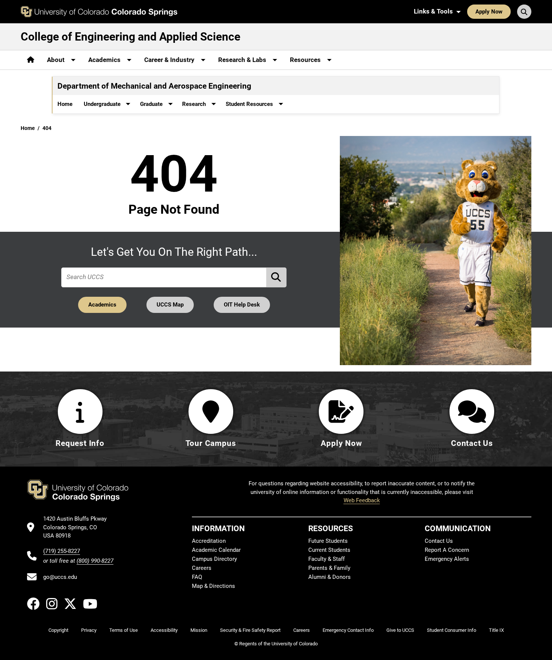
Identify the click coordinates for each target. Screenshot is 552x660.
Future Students (328, 541)
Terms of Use (123, 630)
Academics (102, 304)
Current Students (329, 550)
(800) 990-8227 (95, 560)
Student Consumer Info (451, 630)
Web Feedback (362, 500)
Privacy (89, 630)
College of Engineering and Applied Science (130, 36)
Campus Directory (214, 559)
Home (64, 104)
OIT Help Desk (242, 304)
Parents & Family (329, 568)
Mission (198, 630)
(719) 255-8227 (61, 551)
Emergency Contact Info (348, 630)
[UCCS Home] (99, 11)
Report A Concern (447, 550)
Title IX (496, 630)
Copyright (58, 630)
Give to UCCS (400, 630)
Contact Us (439, 541)
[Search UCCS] (524, 12)
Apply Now (488, 11)
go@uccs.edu (60, 577)
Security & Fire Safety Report (250, 630)
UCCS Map (170, 304)
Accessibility (164, 630)
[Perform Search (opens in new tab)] (277, 277)
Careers (201, 568)
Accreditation (209, 541)
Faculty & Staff (326, 559)
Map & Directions (213, 586)
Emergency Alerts (447, 559)
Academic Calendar (216, 550)
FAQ (197, 577)
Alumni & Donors (329, 577)
